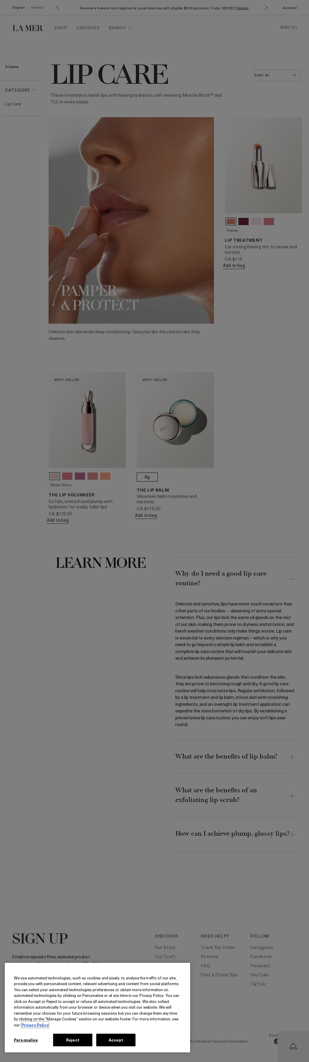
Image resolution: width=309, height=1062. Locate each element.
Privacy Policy (35, 1025)
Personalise (26, 1040)
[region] (97, 1007)
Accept (116, 1040)
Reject (72, 1040)
